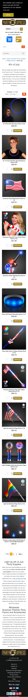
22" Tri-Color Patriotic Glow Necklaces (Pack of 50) (14, 161)
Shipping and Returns (14, 672)
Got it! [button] (8, 15)
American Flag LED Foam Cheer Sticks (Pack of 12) (14, 238)
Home (4, 59)
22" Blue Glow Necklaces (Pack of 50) (14, 124)
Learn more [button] (6, 10)
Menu (4, 47)
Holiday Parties (11, 60)
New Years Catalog (14, 681)
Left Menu (6, 53)
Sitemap (14, 668)
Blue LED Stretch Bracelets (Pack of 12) (14, 314)
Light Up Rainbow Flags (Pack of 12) (14, 504)
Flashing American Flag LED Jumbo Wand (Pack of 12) (14, 390)
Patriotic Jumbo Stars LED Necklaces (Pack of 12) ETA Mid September (14, 540)
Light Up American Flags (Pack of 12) (14, 428)
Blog (14, 679)
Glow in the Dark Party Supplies (16, 59)
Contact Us (14, 666)
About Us (14, 664)
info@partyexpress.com (14, 660)
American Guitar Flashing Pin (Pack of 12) (14, 276)
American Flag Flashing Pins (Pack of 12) (14, 199)
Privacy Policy (14, 675)
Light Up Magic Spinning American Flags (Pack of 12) (14, 466)
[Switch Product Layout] (24, 94)
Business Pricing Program (14, 670)
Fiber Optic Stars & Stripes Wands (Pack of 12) (14, 352)
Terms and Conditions (14, 677)
